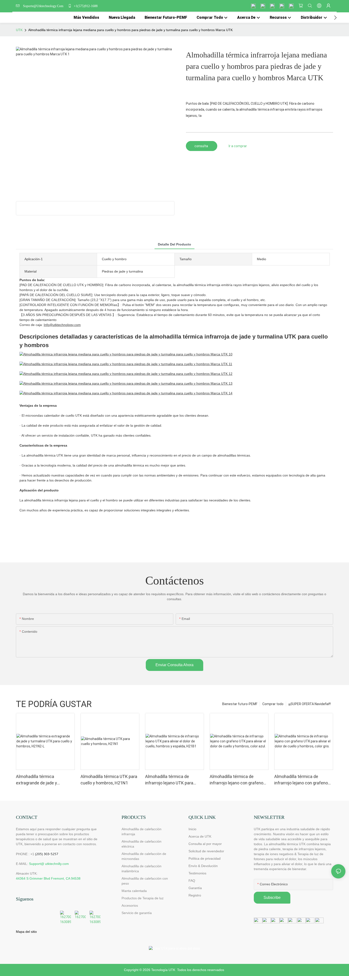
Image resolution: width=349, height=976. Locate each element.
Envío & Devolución (203, 866)
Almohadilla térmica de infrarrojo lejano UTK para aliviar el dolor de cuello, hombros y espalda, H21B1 (170, 780)
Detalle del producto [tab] (174, 244)
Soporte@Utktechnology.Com (44, 6)
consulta (201, 146)
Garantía (195, 888)
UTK (19, 30)
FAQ (192, 880)
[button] (335, 17)
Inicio (192, 829)
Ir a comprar (238, 146)
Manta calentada (134, 891)
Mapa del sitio (26, 932)
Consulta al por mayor (205, 844)
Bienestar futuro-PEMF (239, 704)
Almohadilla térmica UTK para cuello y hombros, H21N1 (108, 779)
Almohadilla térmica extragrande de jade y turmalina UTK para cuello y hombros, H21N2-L (42, 780)
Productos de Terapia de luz (143, 898)
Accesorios (130, 905)
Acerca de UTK (200, 836)
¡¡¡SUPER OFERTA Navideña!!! (309, 704)
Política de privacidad (205, 858)
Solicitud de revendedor (206, 851)
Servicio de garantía (138, 913)
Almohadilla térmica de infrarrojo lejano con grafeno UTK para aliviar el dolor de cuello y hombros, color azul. (236, 780)
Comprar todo (272, 704)
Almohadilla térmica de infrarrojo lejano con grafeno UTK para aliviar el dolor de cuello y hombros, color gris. (301, 780)
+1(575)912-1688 (85, 6)
